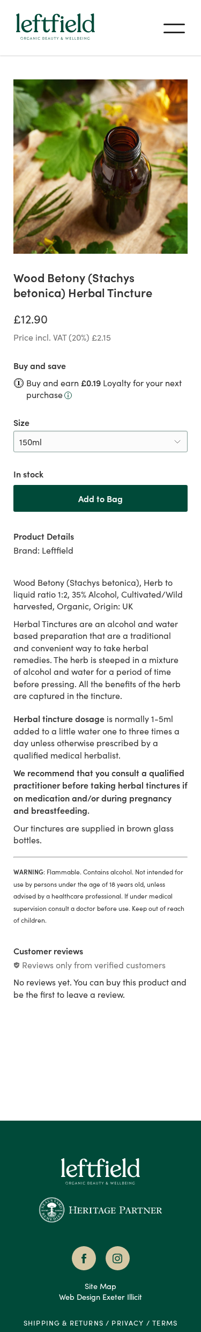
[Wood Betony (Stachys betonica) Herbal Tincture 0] (100, 166)
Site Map (100, 1286)
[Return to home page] (100, 1186)
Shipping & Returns (63, 1322)
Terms (164, 1322)
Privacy (127, 1322)
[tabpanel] (100, 820)
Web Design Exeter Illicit (100, 1296)
